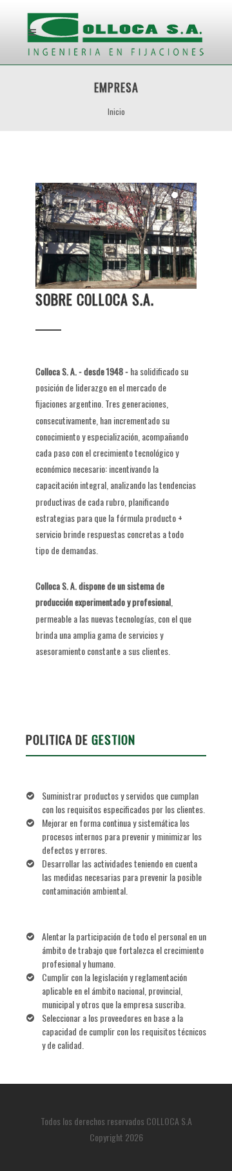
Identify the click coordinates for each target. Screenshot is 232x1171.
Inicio (116, 111)
